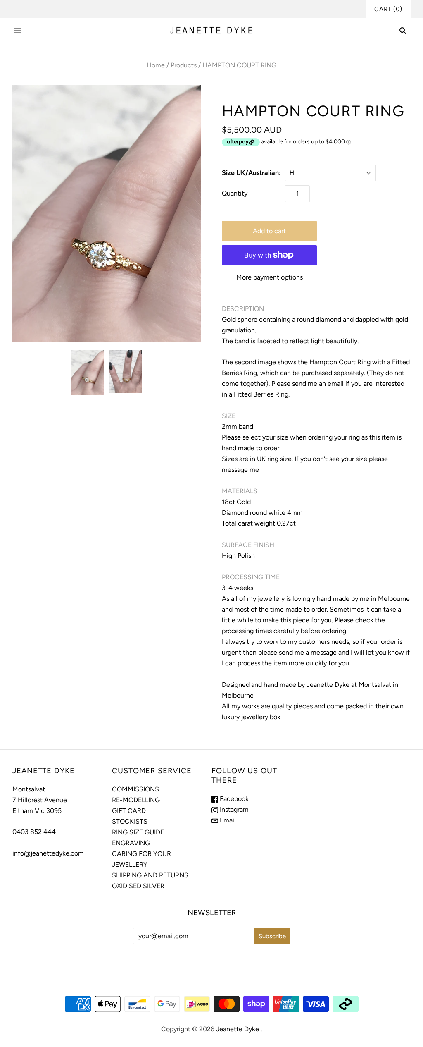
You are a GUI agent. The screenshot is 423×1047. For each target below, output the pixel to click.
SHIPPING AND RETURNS (150, 875)
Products (184, 65)
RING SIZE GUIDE (138, 832)
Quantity (234, 193)
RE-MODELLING (136, 800)
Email (227, 820)
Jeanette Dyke (237, 1029)
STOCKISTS (129, 821)
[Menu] (17, 30)
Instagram (233, 809)
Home (156, 65)
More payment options (269, 277)
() (388, 9)
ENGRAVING (131, 843)
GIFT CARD (129, 811)
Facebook (233, 799)
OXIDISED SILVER (138, 886)
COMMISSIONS (135, 789)
